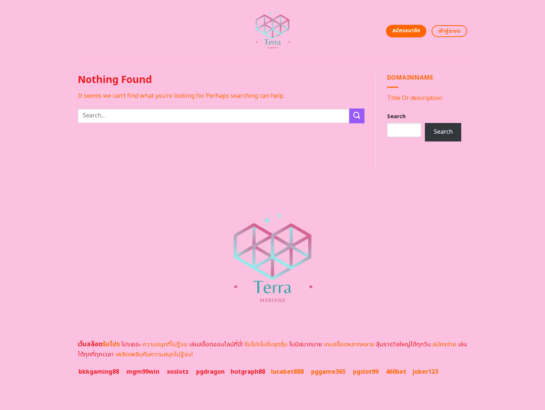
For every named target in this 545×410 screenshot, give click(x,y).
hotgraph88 (248, 371)
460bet (396, 371)
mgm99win (142, 371)
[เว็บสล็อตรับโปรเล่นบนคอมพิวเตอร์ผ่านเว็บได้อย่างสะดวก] (272, 31)
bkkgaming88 (99, 371)
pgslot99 (366, 371)
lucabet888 (287, 371)
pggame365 (328, 371)
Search (396, 116)
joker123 (425, 371)
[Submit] (356, 116)
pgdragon (210, 371)
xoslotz (178, 371)
